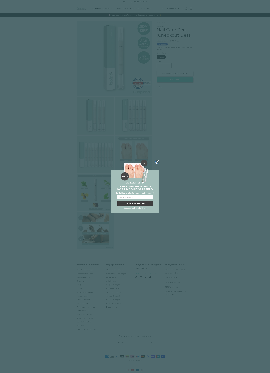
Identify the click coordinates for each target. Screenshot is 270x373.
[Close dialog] (157, 161)
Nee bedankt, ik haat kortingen (135, 208)
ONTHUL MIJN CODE (135, 203)
